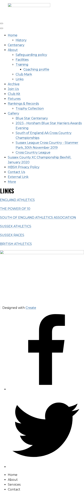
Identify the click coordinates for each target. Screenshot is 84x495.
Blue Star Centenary (32, 118)
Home (12, 35)
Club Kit (14, 94)
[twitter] (46, 467)
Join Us (13, 89)
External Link (18, 177)
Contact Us (16, 172)
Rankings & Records (23, 103)
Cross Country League (33, 152)
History (21, 40)
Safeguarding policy (31, 55)
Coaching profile (36, 69)
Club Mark (24, 74)
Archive (14, 84)
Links (19, 79)
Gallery (13, 113)
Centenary (16, 45)
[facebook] (46, 389)
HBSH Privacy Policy (23, 167)
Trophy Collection (30, 108)
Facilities (22, 60)
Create (31, 308)
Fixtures (14, 99)
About (13, 50)
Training (22, 64)
